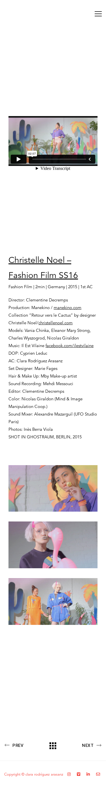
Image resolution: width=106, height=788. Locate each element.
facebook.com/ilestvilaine (70, 346)
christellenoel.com (55, 323)
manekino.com (67, 308)
